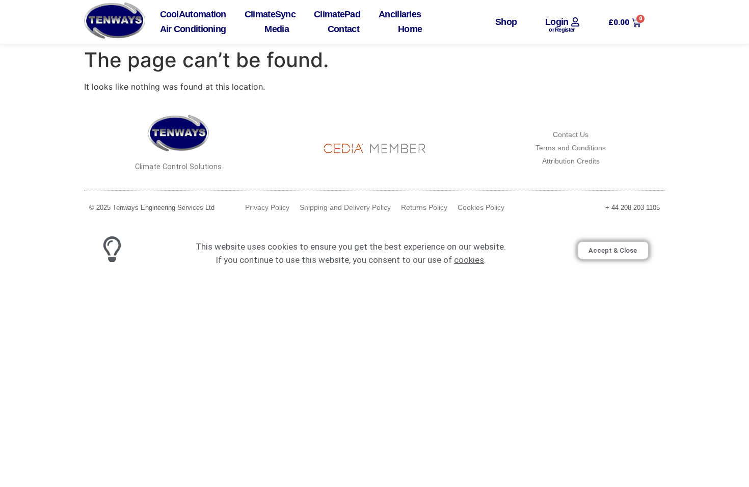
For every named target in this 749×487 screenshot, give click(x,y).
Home (410, 29)
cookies (469, 260)
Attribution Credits (571, 161)
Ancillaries (400, 14)
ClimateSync (270, 14)
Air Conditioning (193, 29)
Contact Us (570, 134)
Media (276, 29)
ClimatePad (337, 14)
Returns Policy (424, 207)
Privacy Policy (267, 207)
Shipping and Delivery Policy (345, 207)
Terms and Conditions (571, 148)
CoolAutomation (193, 14)
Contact (343, 29)
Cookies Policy (481, 207)
